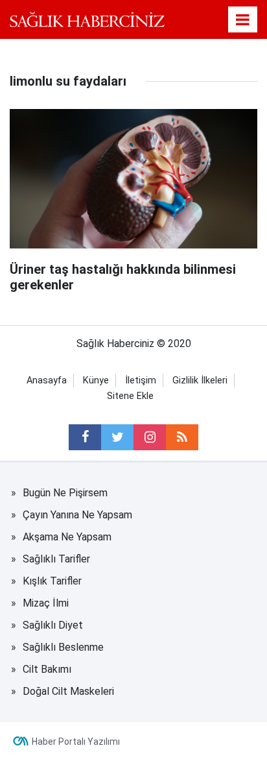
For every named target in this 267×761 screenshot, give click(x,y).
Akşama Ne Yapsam (67, 537)
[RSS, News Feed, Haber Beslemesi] (182, 437)
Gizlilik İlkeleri (199, 380)
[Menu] (243, 20)
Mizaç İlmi (46, 603)
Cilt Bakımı (47, 669)
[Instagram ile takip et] (150, 437)
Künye (96, 380)
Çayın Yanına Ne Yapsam (77, 515)
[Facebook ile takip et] (85, 437)
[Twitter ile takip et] (117, 437)
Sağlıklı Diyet (53, 625)
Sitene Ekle (130, 396)
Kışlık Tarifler (52, 581)
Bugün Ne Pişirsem (65, 493)
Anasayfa (47, 380)
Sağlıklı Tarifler (56, 559)
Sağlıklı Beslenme (63, 647)
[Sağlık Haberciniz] (87, 19)
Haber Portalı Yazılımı (76, 741)
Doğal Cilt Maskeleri (68, 691)
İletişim (140, 380)
